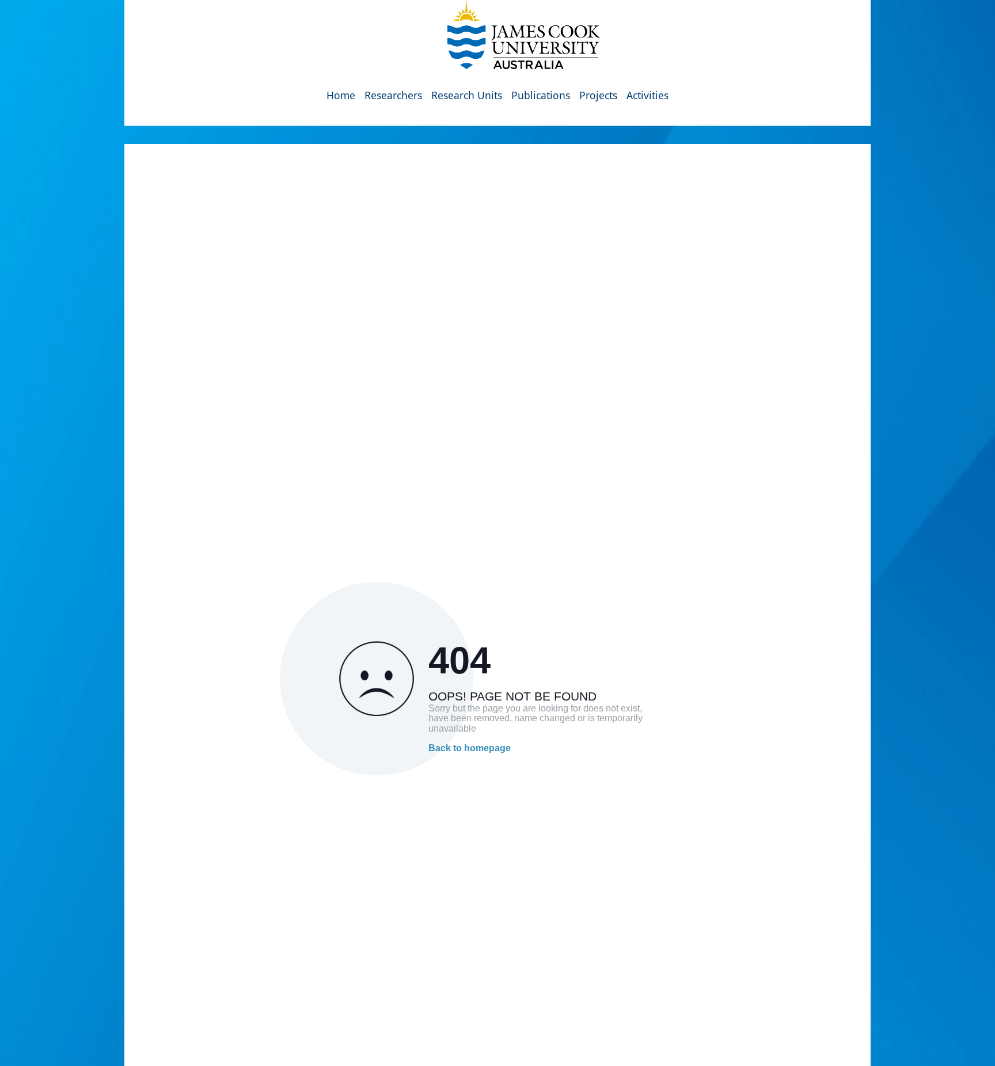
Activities (647, 95)
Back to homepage (469, 748)
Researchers (393, 95)
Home (340, 95)
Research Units (466, 95)
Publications (540, 95)
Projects (598, 95)
